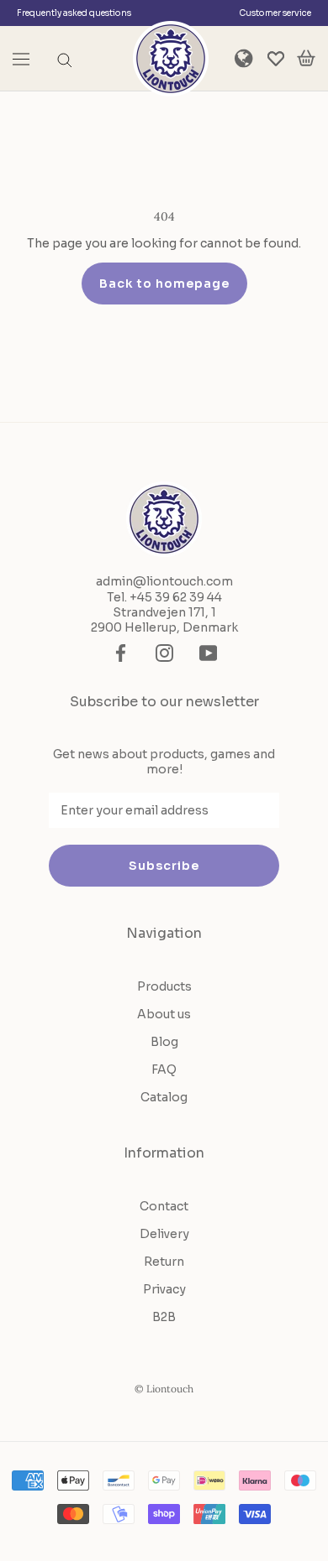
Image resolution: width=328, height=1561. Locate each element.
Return (164, 1261)
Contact (164, 1206)
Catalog (164, 1097)
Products (164, 986)
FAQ (164, 1069)
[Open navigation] (21, 58)
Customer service (275, 13)
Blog (164, 1041)
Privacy (164, 1289)
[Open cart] (306, 59)
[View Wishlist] (275, 58)
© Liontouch (164, 1388)
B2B (164, 1316)
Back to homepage (164, 283)
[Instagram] (164, 653)
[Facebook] (121, 653)
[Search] (64, 59)
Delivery (164, 1233)
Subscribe (164, 865)
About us (164, 1014)
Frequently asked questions (74, 13)
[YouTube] (208, 653)
